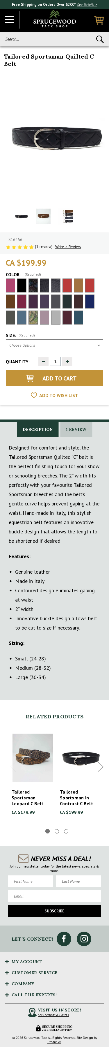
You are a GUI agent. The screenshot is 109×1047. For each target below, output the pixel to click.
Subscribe (54, 911)
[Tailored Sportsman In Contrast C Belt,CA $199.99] (81, 758)
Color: (23, 274)
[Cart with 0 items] (99, 20)
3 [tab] (66, 831)
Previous (13, 767)
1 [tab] (47, 831)
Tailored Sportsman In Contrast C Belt (76, 797)
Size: (20, 335)
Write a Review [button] (68, 246)
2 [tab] (57, 831)
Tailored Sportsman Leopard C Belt (28, 797)
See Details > (87, 4)
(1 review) (44, 246)
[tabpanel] (33, 777)
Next (100, 767)
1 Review (76, 429)
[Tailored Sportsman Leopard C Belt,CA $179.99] (32, 758)
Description (38, 429)
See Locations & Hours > (53, 1015)
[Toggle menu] (10, 20)
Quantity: (18, 361)
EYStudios (54, 1042)
